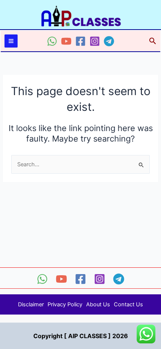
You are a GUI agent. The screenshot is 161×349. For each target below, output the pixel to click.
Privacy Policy (65, 304)
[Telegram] (109, 41)
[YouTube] (66, 41)
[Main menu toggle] (11, 41)
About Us (98, 304)
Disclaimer (31, 304)
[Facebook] (80, 41)
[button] (153, 41)
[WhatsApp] (52, 41)
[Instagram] (94, 41)
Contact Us (128, 304)
